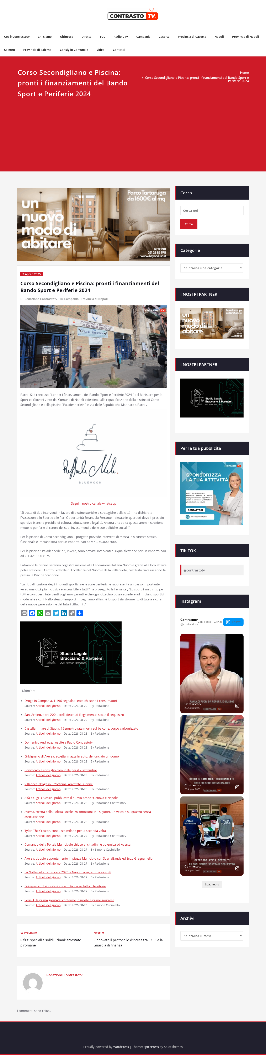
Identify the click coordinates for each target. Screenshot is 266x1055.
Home (244, 72)
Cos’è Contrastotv (17, 37)
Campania (143, 37)
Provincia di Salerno (37, 50)
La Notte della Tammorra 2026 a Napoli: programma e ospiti (68, 872)
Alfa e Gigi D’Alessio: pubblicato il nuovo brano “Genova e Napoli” (71, 798)
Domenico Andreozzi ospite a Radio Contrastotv (59, 742)
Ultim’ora (66, 37)
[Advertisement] (133, 130)
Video (100, 50)
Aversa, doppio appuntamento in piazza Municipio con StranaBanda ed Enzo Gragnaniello (89, 858)
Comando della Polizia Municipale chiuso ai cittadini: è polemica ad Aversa (78, 844)
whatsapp (109, 503)
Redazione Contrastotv (41, 299)
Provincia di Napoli (245, 37)
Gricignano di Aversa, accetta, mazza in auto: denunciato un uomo (72, 756)
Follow (236, 622)
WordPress (121, 1047)
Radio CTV (121, 37)
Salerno (9, 50)
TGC (102, 37)
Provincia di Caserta (192, 37)
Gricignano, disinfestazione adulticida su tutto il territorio (65, 886)
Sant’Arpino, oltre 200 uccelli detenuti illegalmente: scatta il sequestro (74, 714)
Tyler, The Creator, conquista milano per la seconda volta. (66, 831)
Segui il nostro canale (86, 503)
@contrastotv (194, 570)
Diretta (86, 37)
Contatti (119, 50)
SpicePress (151, 1047)
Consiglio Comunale (74, 50)
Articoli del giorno (48, 706)
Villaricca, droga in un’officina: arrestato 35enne (59, 784)
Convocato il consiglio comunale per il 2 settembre (61, 770)
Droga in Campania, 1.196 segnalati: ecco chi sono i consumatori (71, 701)
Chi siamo (45, 37)
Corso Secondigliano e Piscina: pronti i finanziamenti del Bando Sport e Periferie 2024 (197, 79)
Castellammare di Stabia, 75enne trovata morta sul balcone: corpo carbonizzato (81, 728)
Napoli (219, 37)
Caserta (164, 37)
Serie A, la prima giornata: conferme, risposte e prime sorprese (69, 900)
